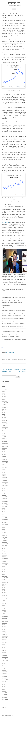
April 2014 (4, 629)
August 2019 (4, 525)
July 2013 (3, 644)
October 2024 (4, 425)
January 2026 (4, 401)
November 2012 (5, 657)
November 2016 (5, 579)
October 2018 (4, 542)
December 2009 (5, 694)
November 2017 (5, 559)
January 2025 (4, 420)
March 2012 (4, 670)
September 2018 (5, 543)
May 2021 (3, 491)
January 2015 (4, 615)
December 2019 (5, 519)
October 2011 (4, 678)
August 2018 (4, 545)
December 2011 (5, 675)
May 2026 (3, 394)
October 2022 (4, 464)
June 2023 (3, 451)
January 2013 (4, 653)
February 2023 (4, 457)
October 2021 (4, 483)
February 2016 (4, 593)
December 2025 (5, 402)
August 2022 (4, 467)
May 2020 (3, 511)
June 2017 (3, 568)
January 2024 (4, 440)
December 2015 (5, 597)
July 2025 (3, 410)
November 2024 (5, 423)
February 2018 (4, 555)
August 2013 (4, 642)
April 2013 (4, 649)
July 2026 (3, 391)
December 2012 (5, 655)
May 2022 (3, 472)
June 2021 (3, 490)
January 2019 (4, 537)
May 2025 (3, 414)
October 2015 (4, 600)
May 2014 (3, 628)
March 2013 (4, 650)
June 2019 (3, 529)
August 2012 (4, 662)
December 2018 (5, 538)
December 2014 (5, 616)
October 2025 (4, 406)
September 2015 (5, 602)
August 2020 (4, 506)
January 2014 (4, 634)
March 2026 (4, 397)
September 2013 (5, 640)
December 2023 (5, 441)
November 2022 (5, 462)
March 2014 (4, 631)
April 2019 (4, 532)
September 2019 (5, 524)
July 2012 (3, 663)
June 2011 (3, 684)
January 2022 (4, 478)
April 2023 (4, 454)
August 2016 (4, 584)
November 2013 (5, 637)
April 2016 (4, 590)
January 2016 (4, 595)
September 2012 (5, 660)
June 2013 (3, 645)
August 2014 (4, 623)
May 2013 (3, 647)
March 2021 (4, 495)
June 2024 (3, 431)
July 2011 (3, 683)
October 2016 (4, 581)
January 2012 (4, 673)
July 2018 (3, 547)
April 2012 (4, 668)
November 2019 (5, 521)
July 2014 (3, 624)
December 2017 (5, 558)
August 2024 (4, 428)
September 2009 (5, 699)
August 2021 (4, 487)
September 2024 (5, 427)
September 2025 (5, 407)
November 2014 (5, 618)
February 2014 (4, 632)
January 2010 (4, 692)
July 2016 (3, 585)
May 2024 (3, 433)
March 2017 (4, 572)
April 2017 (4, 571)
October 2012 (4, 658)
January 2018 (4, 556)
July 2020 (3, 508)
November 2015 (5, 598)
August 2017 (4, 564)
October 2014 (4, 619)
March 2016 (4, 592)
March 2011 (4, 687)
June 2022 (3, 470)
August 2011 (4, 681)
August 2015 (4, 603)
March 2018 (4, 553)
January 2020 (4, 517)
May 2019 (3, 530)
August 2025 (4, 409)
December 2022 (5, 461)
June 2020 (3, 509)
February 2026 (4, 399)
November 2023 (5, 443)
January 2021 (4, 498)
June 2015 (3, 606)
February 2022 (4, 477)
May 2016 (3, 589)
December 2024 (5, 422)
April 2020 (4, 512)
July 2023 (3, 449)
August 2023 (4, 448)
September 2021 (5, 485)
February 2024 (4, 438)
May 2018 (3, 550)
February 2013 (4, 652)
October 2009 (4, 697)
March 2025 (4, 417)
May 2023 (3, 453)
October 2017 (4, 561)
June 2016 (3, 587)
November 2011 (5, 676)
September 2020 (5, 504)
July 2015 (3, 605)
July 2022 (3, 469)
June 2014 (3, 626)
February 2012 (4, 671)
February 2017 (4, 574)
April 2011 (4, 686)
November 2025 (5, 404)
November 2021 (5, 482)
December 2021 (5, 480)
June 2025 (3, 412)
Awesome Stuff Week (20, 242)
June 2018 (3, 548)
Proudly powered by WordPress (7, 715)
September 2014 (5, 621)
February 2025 (4, 419)
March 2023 (4, 456)
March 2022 (4, 475)
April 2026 (4, 396)
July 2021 (3, 488)
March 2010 (4, 691)
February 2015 (4, 613)
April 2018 (4, 551)
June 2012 (3, 665)
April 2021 (4, 493)
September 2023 (5, 446)
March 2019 (4, 534)
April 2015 (4, 610)
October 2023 (4, 444)
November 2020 (5, 501)
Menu (14, 8)
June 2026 (3, 393)
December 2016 (5, 577)
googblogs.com (14, 3)
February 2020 (4, 516)
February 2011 (4, 689)
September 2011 (5, 679)
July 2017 (3, 566)
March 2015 (4, 611)
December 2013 (5, 636)
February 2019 (4, 535)
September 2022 (5, 466)
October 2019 (4, 522)
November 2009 (5, 696)
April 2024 (4, 435)
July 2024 (3, 430)
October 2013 (4, 639)
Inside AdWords (10, 352)
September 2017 (5, 563)
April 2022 (4, 474)
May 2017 (3, 569)
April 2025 (4, 415)
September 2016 (5, 582)
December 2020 (5, 500)
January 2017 (4, 576)
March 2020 (4, 514)
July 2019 (3, 527)
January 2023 (4, 459)
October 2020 (4, 503)
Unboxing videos (5, 222)
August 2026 (4, 389)
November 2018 (5, 540)
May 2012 (3, 666)
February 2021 (4, 496)
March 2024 (4, 436)
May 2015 (3, 608)
